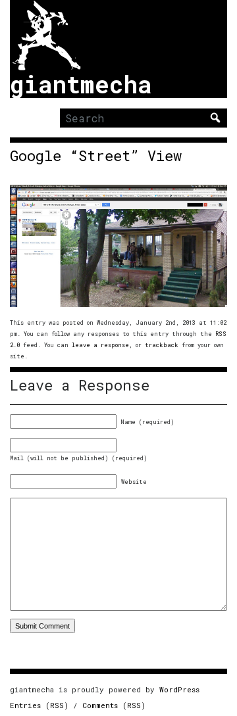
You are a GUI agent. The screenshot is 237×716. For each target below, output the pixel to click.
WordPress (179, 689)
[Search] (215, 117)
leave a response (100, 344)
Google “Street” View (96, 156)
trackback (161, 344)
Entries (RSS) (39, 705)
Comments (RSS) (113, 705)
